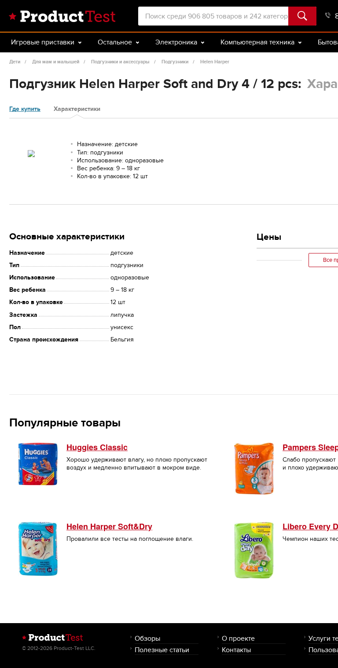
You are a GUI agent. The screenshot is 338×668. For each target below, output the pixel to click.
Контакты (236, 650)
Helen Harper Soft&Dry (109, 526)
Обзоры (147, 638)
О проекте (238, 638)
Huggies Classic (97, 447)
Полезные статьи (162, 650)
